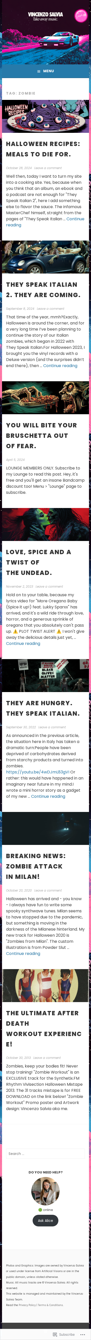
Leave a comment (48, 168)
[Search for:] (45, 1153)
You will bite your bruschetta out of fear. (41, 435)
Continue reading (60, 366)
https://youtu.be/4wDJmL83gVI (37, 772)
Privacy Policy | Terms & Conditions (41, 1305)
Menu (48, 71)
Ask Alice (45, 1220)
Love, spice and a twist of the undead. (39, 562)
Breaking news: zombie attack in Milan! (36, 866)
